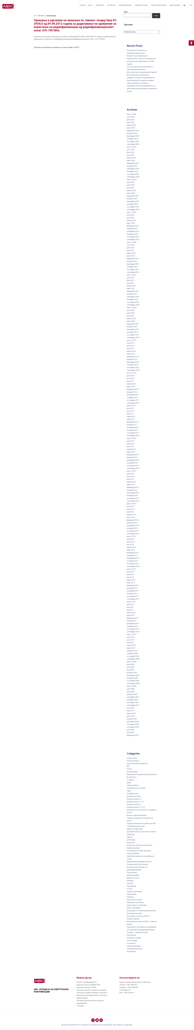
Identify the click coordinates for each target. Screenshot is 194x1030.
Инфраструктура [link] (133, 848)
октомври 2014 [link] (133, 498)
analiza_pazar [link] (132, 758)
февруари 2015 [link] (133, 487)
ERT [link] (128, 766)
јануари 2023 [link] (132, 229)
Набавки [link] (130, 881)
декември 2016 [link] (133, 427)
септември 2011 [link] (133, 599)
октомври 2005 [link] (133, 727)
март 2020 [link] (131, 321)
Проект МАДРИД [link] (133, 908)
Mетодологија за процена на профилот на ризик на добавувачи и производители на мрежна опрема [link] (141, 77)
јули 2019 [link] (130, 343)
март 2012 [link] (131, 583)
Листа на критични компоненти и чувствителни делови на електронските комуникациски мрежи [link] (142, 69)
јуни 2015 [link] (130, 476)
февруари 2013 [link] (133, 553)
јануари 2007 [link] (132, 719)
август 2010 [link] (131, 634)
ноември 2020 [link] (132, 299)
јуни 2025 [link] (130, 152)
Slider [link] (129, 783)
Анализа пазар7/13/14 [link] (136, 807)
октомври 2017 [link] (133, 400)
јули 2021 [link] (130, 278)
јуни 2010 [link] (130, 640)
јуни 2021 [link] (130, 280)
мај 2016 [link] (130, 446)
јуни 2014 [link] (130, 509)
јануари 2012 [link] (132, 588)
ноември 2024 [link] (132, 171)
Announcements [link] (133, 761)
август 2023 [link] (131, 212)
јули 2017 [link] (130, 408)
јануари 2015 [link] (132, 490)
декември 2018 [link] (133, 362)
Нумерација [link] (131, 886)
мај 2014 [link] (130, 512)
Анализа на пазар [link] (141, 5)
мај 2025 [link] (130, 155)
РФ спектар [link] (131, 935)
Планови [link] (130, 897)
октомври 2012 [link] (133, 564)
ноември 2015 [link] (132, 463)
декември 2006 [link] (133, 722)
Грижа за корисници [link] (158, 5)
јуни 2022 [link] (130, 248)
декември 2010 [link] (133, 623)
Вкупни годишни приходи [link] (136, 815)
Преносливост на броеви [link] (136, 905)
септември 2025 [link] (133, 144)
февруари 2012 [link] (133, 585)
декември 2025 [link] (133, 136)
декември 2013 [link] (133, 525)
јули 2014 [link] (130, 506)
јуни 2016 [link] (130, 444)
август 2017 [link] (131, 406)
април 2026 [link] (131, 125)
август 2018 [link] (131, 373)
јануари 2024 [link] (132, 199)
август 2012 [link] (131, 569)
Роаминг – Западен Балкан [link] (137, 932)
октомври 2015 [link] (133, 466)
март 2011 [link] (131, 615)
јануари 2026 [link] (132, 133)
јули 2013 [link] (130, 539)
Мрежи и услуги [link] (133, 878)
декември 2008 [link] (133, 675)
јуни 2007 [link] (130, 708)
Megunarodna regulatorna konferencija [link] (141, 774)
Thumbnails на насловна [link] (136, 788)
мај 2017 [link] (130, 414)
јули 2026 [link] (130, 117)
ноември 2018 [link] (132, 365)
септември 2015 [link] (133, 468)
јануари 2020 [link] (132, 327)
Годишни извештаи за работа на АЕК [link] (141, 823)
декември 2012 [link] (133, 558)
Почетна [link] (82, 5)
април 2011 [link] (131, 613)
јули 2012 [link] (130, 572)
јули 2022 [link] (130, 245)
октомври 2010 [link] (133, 629)
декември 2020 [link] (133, 297)
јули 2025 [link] (130, 150)
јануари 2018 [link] (132, 392)
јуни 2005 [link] (130, 732)
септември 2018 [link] (133, 370)
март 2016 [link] (131, 452)
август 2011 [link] (131, 602)
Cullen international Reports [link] (137, 763)
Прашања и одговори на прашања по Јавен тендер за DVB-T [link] (57, 47)
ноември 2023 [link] (132, 204)
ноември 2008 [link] (132, 678)
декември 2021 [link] (133, 264)
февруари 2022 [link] (133, 259)
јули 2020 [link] (130, 310)
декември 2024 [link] (133, 169)
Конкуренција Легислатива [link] (137, 864)
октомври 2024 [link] (133, 174)
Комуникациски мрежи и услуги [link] (139, 862)
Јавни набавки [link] (174, 5)
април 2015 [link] (131, 482)
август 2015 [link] (131, 471)
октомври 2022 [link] (133, 237)
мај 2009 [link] (130, 670)
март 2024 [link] (131, 193)
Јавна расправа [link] (133, 853)
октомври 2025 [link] (133, 141)
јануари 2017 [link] (132, 425)
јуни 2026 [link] (130, 120)
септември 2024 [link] (133, 177)
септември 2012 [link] (133, 566)
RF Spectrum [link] (132, 777)
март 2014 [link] (131, 517)
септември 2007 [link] (133, 705)
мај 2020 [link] (130, 316)
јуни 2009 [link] (130, 667)
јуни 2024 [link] (130, 185)
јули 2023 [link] (130, 215)
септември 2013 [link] (133, 534)
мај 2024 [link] (130, 188)
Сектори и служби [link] (134, 938)
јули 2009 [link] (130, 664)
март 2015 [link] (131, 485)
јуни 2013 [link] (130, 542)
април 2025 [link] (131, 158)
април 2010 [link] (131, 645)
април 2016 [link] (131, 449)
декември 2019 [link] (133, 329)
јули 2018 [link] (130, 376)
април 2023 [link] (131, 220)
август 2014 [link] (131, 504)
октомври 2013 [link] (133, 531)
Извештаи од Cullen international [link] (139, 845)
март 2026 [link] (131, 128)
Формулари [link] (131, 951)
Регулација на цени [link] (134, 913)
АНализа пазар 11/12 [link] (135, 802)
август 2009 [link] (131, 662)
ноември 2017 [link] (132, 397)
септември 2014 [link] (133, 501)
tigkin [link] (129, 791)
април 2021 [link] (131, 286)
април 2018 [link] (131, 384)
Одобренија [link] (131, 894)
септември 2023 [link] (133, 210)
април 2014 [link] (131, 515)
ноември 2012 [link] (132, 561)
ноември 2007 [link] (132, 700)
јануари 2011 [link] (132, 621)
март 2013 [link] (131, 550)
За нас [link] (90, 5)
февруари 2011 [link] (133, 618)
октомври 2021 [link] (133, 269)
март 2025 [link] (131, 160)
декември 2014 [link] (133, 493)
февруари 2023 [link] (133, 226)
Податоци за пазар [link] (134, 900)
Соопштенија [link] (51, 16)
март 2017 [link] (131, 419)
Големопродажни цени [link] (136, 826)
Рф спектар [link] (111, 5)
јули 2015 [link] (130, 474)
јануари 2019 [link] (132, 359)
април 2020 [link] (131, 318)
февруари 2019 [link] (133, 357)
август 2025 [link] (131, 147)
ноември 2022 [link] (132, 234)
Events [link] (129, 769)
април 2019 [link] (131, 351)
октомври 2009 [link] (133, 656)
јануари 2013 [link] (132, 555)
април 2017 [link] (131, 416)
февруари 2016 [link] (133, 455)
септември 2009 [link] (133, 659)
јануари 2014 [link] (132, 523)
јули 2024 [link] (130, 182)
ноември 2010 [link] (132, 626)
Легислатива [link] (132, 872)
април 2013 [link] (131, 547)
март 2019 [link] (131, 354)
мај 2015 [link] (130, 479)
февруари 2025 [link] (133, 163)
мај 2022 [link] (130, 250)
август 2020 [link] (131, 308)
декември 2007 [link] (133, 697)
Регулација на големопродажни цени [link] (141, 911)
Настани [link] (130, 883)
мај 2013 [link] (130, 544)
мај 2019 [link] (130, 348)
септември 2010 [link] (133, 632)
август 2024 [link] (131, 180)
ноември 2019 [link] (132, 332)
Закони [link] (129, 837)
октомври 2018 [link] (133, 367)
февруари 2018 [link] (133, 389)
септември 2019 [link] (133, 338)
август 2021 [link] (131, 275)
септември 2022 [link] (133, 239)
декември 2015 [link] (133, 460)
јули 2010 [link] (130, 637)
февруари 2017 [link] (133, 422)
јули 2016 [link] (130, 441)
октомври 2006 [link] (133, 724)
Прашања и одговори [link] (135, 902)
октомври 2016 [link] (133, 433)
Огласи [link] (129, 889)
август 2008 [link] (131, 686)
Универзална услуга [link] (134, 949)
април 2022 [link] (131, 253)
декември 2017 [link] (133, 395)
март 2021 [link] (131, 288)
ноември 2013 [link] (132, 528)
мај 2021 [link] (130, 283)
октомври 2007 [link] (133, 702)
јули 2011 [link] (130, 604)
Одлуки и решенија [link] (134, 891)
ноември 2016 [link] (132, 430)
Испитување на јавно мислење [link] (139, 851)
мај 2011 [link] (130, 610)
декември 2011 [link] (133, 591)
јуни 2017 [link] (130, 411)
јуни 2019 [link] (130, 346)
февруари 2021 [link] (133, 291)
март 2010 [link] (131, 648)
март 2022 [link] (131, 256)
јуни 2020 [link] (130, 313)
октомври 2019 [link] (133, 335)
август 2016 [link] (131, 438)
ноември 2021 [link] (132, 267)
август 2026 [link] (131, 114)
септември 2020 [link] (133, 305)
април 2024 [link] (131, 190)
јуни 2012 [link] (130, 574)
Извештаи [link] (131, 842)
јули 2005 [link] (130, 730)
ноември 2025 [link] (132, 139)
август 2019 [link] (131, 340)
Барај (125, 12)
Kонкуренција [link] (132, 772)
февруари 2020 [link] (133, 324)
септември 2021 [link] (133, 272)
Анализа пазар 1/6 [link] (134, 799)
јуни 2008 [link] (130, 692)
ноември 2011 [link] (132, 594)
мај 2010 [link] (130, 643)
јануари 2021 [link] (132, 294)
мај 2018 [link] (130, 381)
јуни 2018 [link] (130, 378)
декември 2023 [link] (133, 201)
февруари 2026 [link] (133, 131)
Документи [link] (100, 5)
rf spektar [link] (130, 780)
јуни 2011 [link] (130, 607)
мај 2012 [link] (130, 577)
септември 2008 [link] (133, 683)
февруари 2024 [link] (133, 196)
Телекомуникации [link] (125, 5)
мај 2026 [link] (130, 122)
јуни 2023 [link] (130, 218)
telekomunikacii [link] (133, 785)
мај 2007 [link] (130, 711)
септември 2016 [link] (133, 436)
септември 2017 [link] (133, 403)
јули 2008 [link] (130, 689)
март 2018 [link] (131, 387)
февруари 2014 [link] (133, 520)
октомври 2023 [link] (133, 207)
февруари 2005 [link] (133, 735)
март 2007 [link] (131, 716)
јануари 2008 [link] (132, 694)
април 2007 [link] (131, 713)
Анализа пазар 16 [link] (134, 804)
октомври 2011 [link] (133, 596)
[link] (191, 43)
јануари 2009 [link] (132, 673)
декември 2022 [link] (133, 231)
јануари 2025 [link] (132, 166)
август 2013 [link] (131, 536)
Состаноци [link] (131, 943)
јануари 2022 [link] (132, 261)
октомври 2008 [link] (133, 681)
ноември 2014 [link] (132, 495)
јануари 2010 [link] (132, 651)
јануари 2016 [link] (132, 457)
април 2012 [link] (131, 580)
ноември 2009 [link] (132, 653)
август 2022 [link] (131, 242)
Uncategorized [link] (132, 793)
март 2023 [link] (131, 223)
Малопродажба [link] (133, 875)
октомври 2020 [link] (133, 302)
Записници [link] (131, 840)
